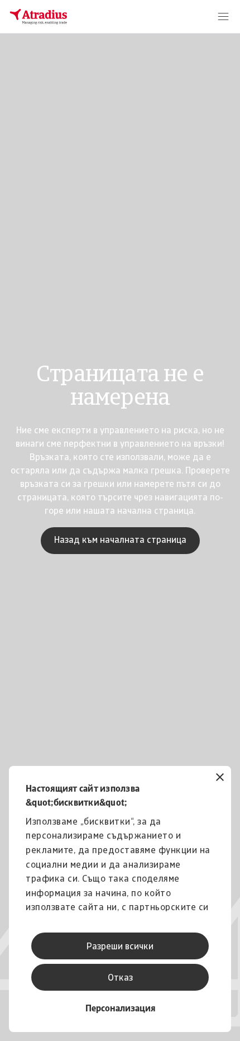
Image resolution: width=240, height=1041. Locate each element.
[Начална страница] (38, 17)
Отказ (120, 978)
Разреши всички (120, 947)
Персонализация (120, 1009)
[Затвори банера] (220, 778)
